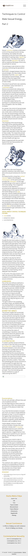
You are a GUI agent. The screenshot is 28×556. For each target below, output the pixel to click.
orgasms (21, 57)
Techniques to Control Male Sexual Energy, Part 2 (13, 18)
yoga (18, 191)
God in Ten (14, 498)
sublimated (6, 87)
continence (9, 50)
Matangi (14, 515)
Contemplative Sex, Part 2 (14, 541)
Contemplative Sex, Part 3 (14, 543)
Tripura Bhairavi (14, 509)
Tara (14, 502)
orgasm (16, 75)
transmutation (6, 180)
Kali (14, 500)
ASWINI (5, 216)
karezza (6, 70)
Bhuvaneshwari (14, 507)
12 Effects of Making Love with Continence (14, 526)
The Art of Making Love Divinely (14, 528)
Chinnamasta (14, 511)
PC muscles (18, 427)
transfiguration (7, 346)
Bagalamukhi (14, 513)
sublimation (13, 181)
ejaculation (15, 60)
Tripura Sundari (14, 505)
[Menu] (24, 5)
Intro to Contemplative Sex (14, 538)
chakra (8, 206)
